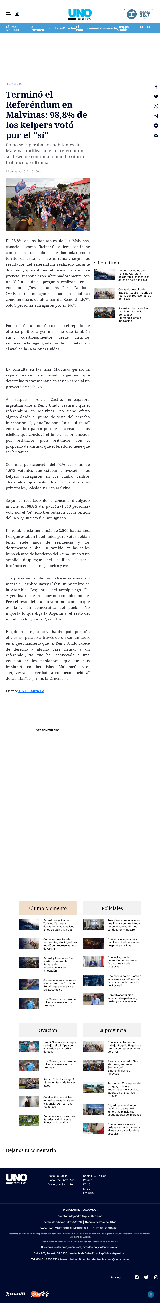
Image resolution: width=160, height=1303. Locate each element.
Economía (93, 28)
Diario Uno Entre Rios (61, 1180)
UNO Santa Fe (31, 690)
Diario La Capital (58, 1175)
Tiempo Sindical (123, 28)
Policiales (55, 28)
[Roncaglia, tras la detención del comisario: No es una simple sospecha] (112, 962)
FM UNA (88, 1192)
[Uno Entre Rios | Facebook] (136, 1277)
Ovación (69, 28)
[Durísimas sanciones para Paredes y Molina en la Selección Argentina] (48, 1120)
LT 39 (142, 28)
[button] (8, 14)
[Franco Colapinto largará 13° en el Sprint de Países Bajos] (48, 1083)
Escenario (109, 28)
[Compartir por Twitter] (156, 96)
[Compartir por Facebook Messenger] (156, 126)
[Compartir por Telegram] (156, 116)
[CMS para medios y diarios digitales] (15, 1294)
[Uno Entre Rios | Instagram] (156, 1277)
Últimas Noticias (12, 28)
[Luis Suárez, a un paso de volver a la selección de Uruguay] (48, 1003)
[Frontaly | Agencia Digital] (37, 1294)
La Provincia (37, 28)
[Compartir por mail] (156, 135)
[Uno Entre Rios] (80, 14)
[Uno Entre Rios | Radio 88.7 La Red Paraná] (138, 14)
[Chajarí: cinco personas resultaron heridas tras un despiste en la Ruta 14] (112, 943)
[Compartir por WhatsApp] (156, 106)
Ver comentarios (47, 730)
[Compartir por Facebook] (156, 87)
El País (79, 28)
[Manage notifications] (151, 1294)
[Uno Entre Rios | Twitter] (146, 1277)
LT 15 (149, 28)
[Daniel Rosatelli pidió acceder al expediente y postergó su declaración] (112, 999)
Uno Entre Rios (15, 84)
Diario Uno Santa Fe (60, 1184)
